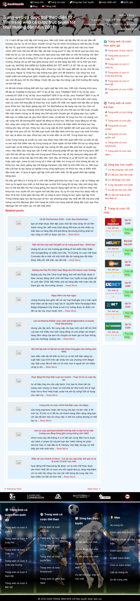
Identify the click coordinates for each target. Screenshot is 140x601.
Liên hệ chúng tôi (119, 572)
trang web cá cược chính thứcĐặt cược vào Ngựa (63, 405)
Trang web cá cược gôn (119, 120)
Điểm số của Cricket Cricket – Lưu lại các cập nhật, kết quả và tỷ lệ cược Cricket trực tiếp (64, 460)
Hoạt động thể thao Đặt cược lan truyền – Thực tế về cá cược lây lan (63, 378)
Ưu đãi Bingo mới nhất (118, 180)
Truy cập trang (128, 231)
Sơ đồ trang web (118, 579)
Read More (74, 234)
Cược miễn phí (108, 2)
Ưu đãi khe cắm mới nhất (119, 175)
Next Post (94, 489)
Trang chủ (38, 2)
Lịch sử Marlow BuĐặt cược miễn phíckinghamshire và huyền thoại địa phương (63, 322)
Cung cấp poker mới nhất (119, 185)
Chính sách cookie (119, 550)
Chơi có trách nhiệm (120, 565)
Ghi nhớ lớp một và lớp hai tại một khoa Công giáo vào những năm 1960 (63, 350)
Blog (35, 6)
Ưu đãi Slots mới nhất (86, 542)
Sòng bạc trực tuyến (83, 2)
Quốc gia (128, 2)
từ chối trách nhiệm (120, 558)
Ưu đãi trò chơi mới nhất (119, 190)
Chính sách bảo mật (120, 532)
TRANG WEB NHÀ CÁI (64, 598)
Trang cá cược (57, 2)
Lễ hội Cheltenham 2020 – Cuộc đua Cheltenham (64, 219)
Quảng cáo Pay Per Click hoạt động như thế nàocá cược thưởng (64, 270)
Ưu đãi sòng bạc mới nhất (120, 169)
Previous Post (12, 489)
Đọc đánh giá (113, 228)
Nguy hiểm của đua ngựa (64, 295)
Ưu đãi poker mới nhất (86, 556)
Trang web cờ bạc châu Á (120, 50)
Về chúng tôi (116, 525)
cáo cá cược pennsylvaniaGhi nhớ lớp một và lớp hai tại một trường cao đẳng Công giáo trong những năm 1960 (63, 432)
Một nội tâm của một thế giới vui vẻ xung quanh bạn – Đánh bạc (63, 244)
